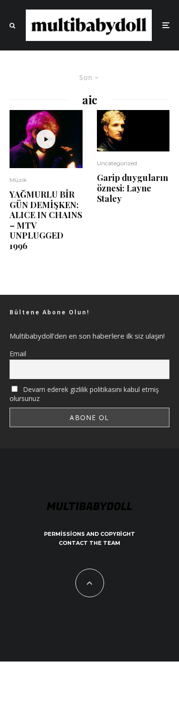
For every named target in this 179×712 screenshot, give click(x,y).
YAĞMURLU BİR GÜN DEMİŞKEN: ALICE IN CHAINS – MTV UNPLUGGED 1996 (46, 220)
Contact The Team (89, 543)
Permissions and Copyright (89, 534)
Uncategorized (117, 163)
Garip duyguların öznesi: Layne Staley (132, 188)
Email (18, 353)
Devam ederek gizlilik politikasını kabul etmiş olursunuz (84, 394)
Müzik (18, 179)
